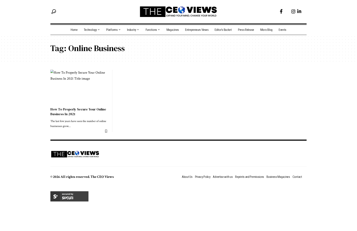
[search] (53, 11)
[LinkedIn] (299, 11)
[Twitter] (287, 11)
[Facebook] (281, 11)
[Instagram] (293, 11)
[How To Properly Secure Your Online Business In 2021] (79, 87)
